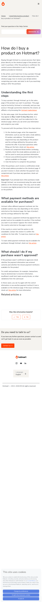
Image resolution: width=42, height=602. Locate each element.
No (27, 317)
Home (3, 16)
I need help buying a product (19, 16)
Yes (17, 317)
